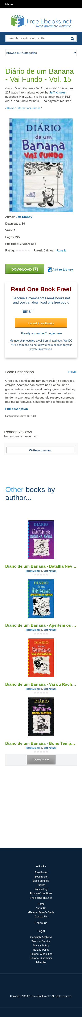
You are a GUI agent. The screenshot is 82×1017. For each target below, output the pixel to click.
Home (41, 904)
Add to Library (62, 269)
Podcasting (41, 889)
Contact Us (41, 916)
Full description (16, 408)
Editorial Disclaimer (41, 958)
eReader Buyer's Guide (41, 912)
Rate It (61, 250)
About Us (41, 908)
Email (27, 311)
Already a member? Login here (41, 333)
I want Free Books (41, 323)
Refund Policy (41, 949)
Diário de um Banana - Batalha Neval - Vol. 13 (41, 566)
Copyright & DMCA (41, 937)
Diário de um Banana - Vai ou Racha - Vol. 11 (41, 684)
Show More (41, 760)
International (33, 571)
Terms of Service (41, 941)
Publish (41, 885)
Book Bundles (41, 880)
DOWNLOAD (21, 269)
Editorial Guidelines (41, 954)
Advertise (41, 962)
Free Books (41, 872)
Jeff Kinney (57, 92)
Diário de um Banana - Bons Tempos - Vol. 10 (41, 743)
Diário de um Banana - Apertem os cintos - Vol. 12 (41, 625)
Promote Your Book (41, 893)
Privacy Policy (41, 945)
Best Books (41, 876)
